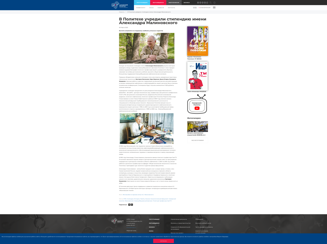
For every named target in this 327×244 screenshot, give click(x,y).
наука (151, 7)
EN (202, 7)
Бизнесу (187, 2)
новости (161, 7)
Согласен (163, 241)
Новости (121, 12)
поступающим (142, 2)
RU (199, 7)
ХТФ (124, 199)
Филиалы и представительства (180, 223)
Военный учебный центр (203, 223)
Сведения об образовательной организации (180, 228)
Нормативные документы (179, 219)
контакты (171, 7)
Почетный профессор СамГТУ (162, 201)
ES (203, 7)
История (137, 199)
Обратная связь (131, 230)
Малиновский (129, 201)
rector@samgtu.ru (131, 227)
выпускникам (174, 2)
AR (209, 7)
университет (140, 7)
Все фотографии (198, 140)
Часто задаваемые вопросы (204, 227)
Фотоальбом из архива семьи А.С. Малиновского (138, 194)
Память (142, 199)
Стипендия (130, 199)
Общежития (199, 219)
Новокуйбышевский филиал (143, 201)
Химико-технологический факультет (156, 199)
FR (205, 7)
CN (207, 7)
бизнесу (152, 227)
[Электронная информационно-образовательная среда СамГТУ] (214, 3)
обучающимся (158, 2)
